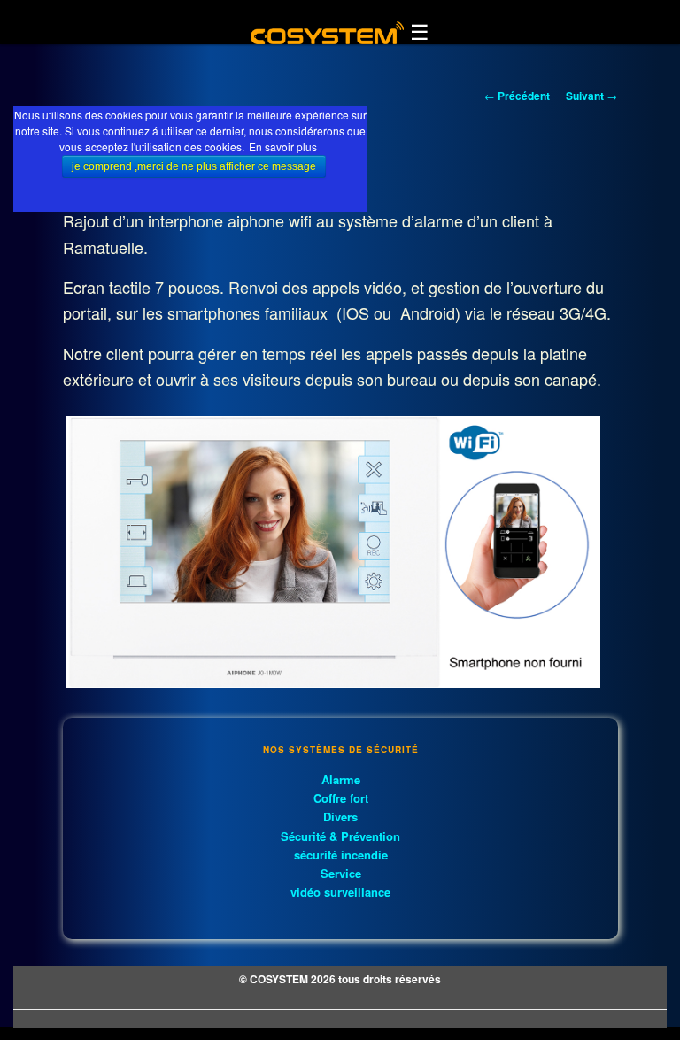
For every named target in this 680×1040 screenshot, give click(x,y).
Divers (340, 816)
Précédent (517, 96)
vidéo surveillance (340, 891)
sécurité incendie (341, 854)
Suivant (591, 96)
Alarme (340, 779)
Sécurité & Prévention (340, 836)
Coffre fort (340, 798)
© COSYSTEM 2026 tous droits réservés (340, 979)
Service (341, 873)
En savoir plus (283, 146)
